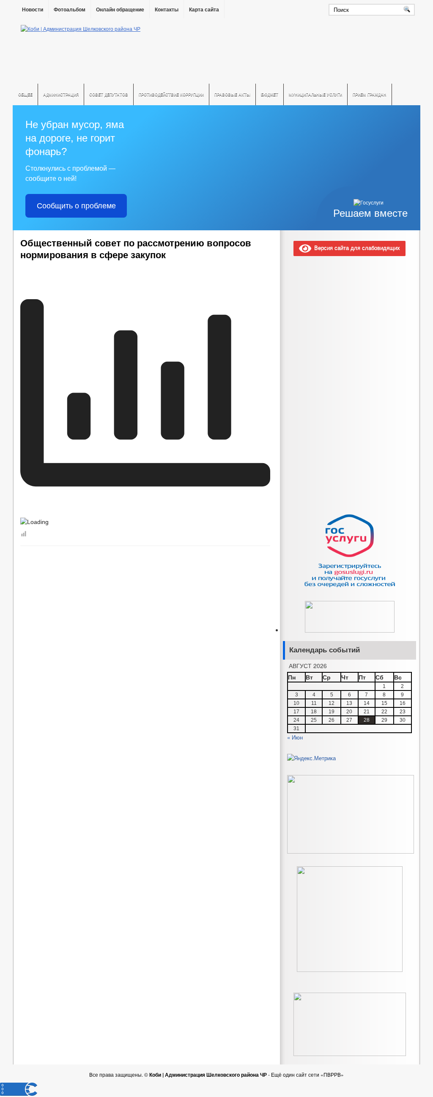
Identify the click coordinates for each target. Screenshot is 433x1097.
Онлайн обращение (120, 10)
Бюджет (269, 94)
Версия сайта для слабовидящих (355, 247)
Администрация (61, 94)
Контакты (166, 10)
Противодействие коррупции (171, 94)
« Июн (295, 737)
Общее (25, 94)
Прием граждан (369, 94)
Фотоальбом (69, 10)
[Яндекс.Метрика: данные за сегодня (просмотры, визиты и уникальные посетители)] (311, 758)
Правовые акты (232, 94)
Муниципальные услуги (315, 94)
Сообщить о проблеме (76, 206)
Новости (32, 10)
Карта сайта (204, 10)
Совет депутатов (108, 94)
